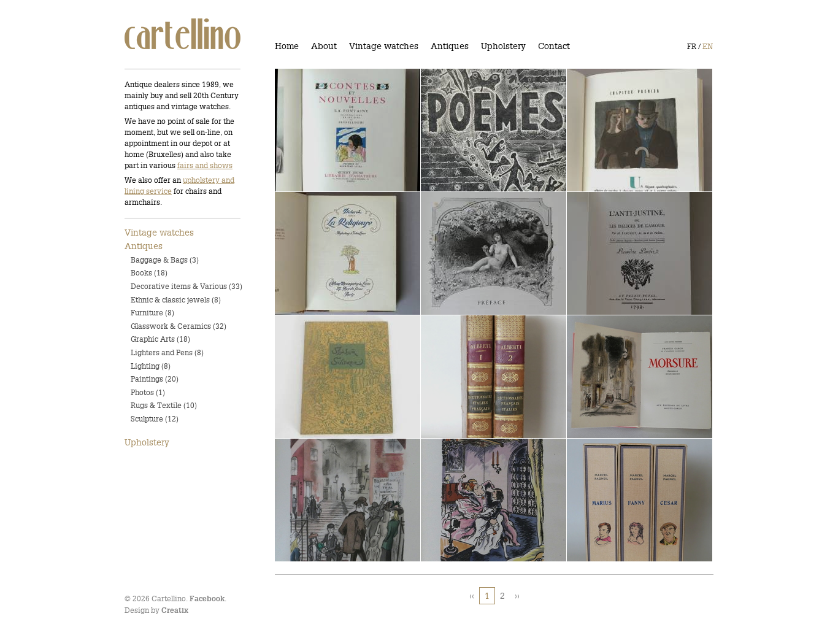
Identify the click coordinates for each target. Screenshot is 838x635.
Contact (554, 46)
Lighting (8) (151, 366)
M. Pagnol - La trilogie (621, 501)
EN (707, 46)
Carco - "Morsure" (611, 377)
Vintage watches (383, 46)
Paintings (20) (155, 378)
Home (287, 46)
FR (691, 46)
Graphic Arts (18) (160, 339)
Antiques (450, 46)
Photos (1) (148, 392)
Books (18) (149, 272)
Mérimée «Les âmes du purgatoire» (477, 500)
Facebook (207, 599)
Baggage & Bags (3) (165, 259)
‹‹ (471, 596)
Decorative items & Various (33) (186, 286)
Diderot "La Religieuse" (330, 254)
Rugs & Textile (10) (164, 405)
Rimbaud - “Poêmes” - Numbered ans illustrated (482, 130)
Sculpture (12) (155, 418)
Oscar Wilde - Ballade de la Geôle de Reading (339, 500)
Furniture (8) (152, 312)
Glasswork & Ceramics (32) (178, 326)
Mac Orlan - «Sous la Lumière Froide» (618, 130)
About (324, 46)
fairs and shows (205, 165)
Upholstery (503, 46)
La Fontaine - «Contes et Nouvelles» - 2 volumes (335, 130)
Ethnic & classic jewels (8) (176, 299)
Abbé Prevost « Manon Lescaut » (477, 253)
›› (517, 596)
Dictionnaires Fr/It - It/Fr (480, 377)
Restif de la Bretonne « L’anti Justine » (622, 253)
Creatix (174, 610)
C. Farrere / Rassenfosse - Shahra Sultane (336, 377)
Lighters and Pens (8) (167, 352)
